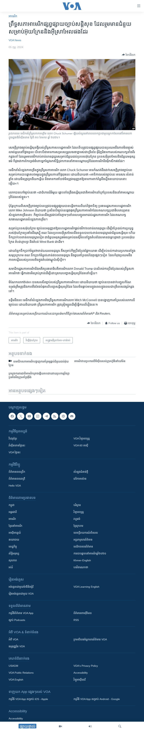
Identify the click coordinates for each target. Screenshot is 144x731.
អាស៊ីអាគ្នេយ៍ (15, 532)
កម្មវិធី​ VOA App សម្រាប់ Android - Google (97, 699)
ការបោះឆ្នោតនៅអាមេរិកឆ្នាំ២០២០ (90, 553)
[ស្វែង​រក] (119, 726)
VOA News (15, 40)
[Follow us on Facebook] (12, 416)
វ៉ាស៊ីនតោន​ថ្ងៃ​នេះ (17, 445)
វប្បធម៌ (77, 518)
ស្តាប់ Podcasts (17, 619)
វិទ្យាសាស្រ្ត (79, 511)
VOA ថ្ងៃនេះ (14, 452)
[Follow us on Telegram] (46, 416)
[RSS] (54, 416)
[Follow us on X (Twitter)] (20, 416)
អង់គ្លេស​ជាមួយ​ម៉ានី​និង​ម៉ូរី (21, 586)
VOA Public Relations (21, 672)
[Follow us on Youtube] (29, 416)
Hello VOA (15, 485)
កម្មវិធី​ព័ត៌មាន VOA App (21, 613)
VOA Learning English (86, 586)
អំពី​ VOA (13, 639)
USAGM (13, 665)
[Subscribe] (71, 416)
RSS (76, 619)
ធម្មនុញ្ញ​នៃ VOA (17, 646)
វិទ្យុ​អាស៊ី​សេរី (80, 679)
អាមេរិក (12, 518)
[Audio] (90, 726)
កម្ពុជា (11, 505)
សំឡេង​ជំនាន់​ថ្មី (81, 471)
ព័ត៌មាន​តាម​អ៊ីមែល (83, 613)
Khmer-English (82, 560)
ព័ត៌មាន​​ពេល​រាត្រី (17, 478)
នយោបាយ (14, 539)
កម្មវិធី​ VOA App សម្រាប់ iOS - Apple (28, 699)
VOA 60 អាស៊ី (81, 445)
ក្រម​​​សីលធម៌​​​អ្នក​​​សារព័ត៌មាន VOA (90, 639)
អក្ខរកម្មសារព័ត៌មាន (83, 539)
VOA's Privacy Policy (86, 665)
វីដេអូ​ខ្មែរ (13, 438)
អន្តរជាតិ (13, 511)
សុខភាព (13, 560)
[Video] (60, 726)
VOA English (16, 679)
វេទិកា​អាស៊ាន (80, 478)
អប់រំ (11, 567)
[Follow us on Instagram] (37, 416)
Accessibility (81, 672)
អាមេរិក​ (13, 16)
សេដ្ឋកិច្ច (13, 546)
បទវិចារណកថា (81, 567)
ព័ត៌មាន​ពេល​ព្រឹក (17, 471)
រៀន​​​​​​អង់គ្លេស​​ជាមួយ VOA (21, 593)
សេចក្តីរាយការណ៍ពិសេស (86, 532)
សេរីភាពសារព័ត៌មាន (83, 546)
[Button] (128, 55)
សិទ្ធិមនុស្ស (14, 553)
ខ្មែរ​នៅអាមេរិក (15, 525)
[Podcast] (63, 416)
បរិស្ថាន (77, 505)
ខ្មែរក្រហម (78, 525)
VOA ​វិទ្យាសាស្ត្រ (82, 438)
